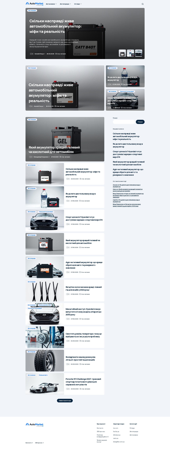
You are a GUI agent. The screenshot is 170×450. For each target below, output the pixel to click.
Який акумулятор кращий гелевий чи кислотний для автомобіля (129, 163)
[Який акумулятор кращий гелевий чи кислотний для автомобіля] (65, 139)
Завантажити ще (65, 401)
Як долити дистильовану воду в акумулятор (128, 145)
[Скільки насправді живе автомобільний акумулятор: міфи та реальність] (65, 88)
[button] (142, 4)
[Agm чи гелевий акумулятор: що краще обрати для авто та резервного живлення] (45, 267)
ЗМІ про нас (38, 443)
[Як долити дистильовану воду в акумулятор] (85, 33)
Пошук (115, 118)
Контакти (29, 443)
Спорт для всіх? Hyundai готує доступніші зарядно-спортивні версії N (127, 154)
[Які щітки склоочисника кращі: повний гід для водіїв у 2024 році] (45, 290)
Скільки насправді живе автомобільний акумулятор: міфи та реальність (126, 136)
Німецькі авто (43, 375)
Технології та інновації (127, 91)
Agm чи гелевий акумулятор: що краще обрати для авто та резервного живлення (128, 172)
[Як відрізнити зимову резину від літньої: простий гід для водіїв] (45, 360)
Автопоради (32, 10)
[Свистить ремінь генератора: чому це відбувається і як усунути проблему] (45, 337)
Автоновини (112, 91)
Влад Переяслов (118, 193)
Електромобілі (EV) (45, 305)
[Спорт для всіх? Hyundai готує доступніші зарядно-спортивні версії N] (125, 100)
